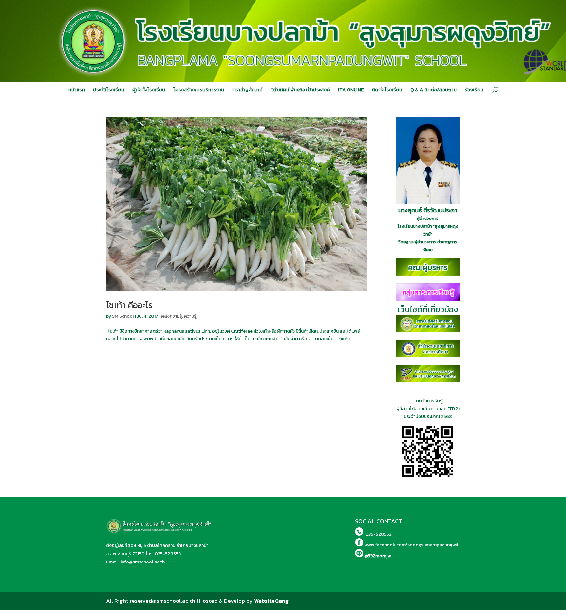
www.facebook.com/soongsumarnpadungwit (411, 545)
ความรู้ (190, 316)
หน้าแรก (76, 89)
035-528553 (168, 553)
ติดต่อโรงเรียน (387, 89)
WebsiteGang (271, 601)
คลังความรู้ (171, 316)
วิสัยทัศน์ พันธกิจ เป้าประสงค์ (300, 89)
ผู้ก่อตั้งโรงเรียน (148, 89)
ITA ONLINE (351, 89)
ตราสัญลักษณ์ (247, 89)
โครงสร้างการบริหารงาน (198, 89)
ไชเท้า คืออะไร (129, 304)
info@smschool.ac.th (143, 562)
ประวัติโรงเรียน (108, 89)
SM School (123, 316)
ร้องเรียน (474, 89)
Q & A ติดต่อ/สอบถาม (433, 89)
